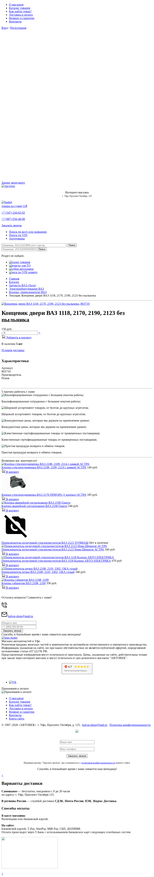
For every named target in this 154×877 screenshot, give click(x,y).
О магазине (16, 4)
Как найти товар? (20, 11)
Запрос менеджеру (13, 182)
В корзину (12, 471)
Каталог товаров (19, 8)
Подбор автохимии (21, 268)
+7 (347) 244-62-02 (13, 212)
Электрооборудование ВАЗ (26, 288)
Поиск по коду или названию (28, 231)
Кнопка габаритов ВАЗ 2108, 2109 (24, 583)
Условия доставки (13, 350)
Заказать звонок (12, 225)
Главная (14, 278)
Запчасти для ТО (20, 265)
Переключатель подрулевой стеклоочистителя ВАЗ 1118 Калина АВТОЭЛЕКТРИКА (56, 560)
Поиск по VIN (18, 235)
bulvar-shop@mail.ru (20, 616)
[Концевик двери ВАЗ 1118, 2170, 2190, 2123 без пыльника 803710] (46, 303)
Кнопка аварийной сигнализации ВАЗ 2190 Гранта (34, 506)
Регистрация (18, 27)
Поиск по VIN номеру (23, 272)
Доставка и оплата (21, 14)
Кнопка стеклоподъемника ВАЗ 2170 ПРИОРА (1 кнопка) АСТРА (44, 494)
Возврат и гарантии (21, 18)
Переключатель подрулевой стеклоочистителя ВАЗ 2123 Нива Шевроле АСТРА (53, 549)
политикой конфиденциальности (98, 762)
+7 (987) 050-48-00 (13, 219)
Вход (5, 27)
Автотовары (17, 238)
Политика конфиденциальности (130, 724)
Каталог (14, 282)
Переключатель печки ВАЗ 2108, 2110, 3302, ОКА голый (38, 572)
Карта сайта (16, 718)
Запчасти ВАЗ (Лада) (22, 285)
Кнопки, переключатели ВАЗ (28, 292)
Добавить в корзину (18, 337)
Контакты (15, 21)
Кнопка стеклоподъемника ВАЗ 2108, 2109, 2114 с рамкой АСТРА (44, 467)
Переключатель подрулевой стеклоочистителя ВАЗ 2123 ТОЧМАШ (45, 542)
